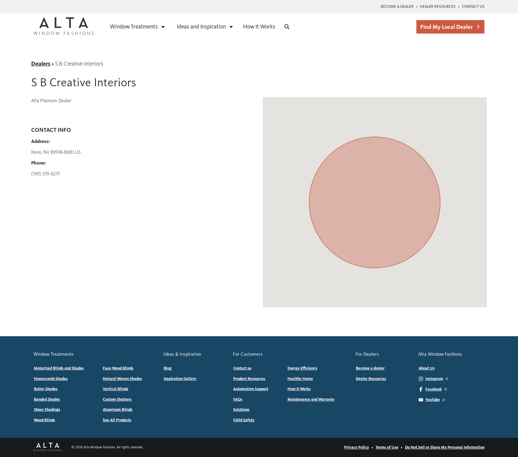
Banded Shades (47, 399)
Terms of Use (387, 447)
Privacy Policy (356, 447)
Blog (167, 368)
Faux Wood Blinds (118, 368)
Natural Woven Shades (122, 378)
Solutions (241, 409)
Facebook (433, 389)
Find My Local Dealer (446, 26)
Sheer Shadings (47, 409)
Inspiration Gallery (180, 378)
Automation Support (250, 389)
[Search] (287, 26)
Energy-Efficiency (302, 368)
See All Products (117, 420)
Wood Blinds (44, 420)
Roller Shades (46, 389)
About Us (426, 368)
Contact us (473, 6)
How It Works (259, 26)
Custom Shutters (117, 399)
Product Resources (249, 378)
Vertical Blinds (115, 389)
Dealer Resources (438, 6)
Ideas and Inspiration (201, 26)
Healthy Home (300, 378)
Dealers (40, 63)
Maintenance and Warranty (311, 399)
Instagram (434, 378)
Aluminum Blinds (117, 409)
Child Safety (244, 420)
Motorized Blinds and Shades (59, 368)
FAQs (238, 399)
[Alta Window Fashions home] (64, 26)
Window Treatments (134, 26)
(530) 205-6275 (45, 174)
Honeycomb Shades (51, 378)
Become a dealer (397, 6)
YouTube (432, 399)
